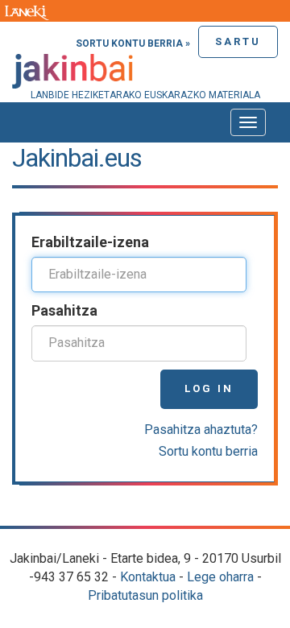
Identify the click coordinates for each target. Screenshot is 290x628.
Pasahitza (64, 310)
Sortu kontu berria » (133, 43)
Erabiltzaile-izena (90, 241)
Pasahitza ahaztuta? (201, 429)
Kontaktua (148, 577)
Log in (209, 388)
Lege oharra (220, 577)
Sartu (238, 41)
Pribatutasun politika (145, 595)
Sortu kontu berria (208, 451)
